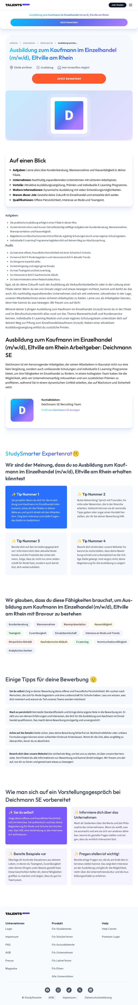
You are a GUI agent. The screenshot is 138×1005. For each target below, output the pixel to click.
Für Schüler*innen (62, 936)
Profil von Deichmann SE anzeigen (60, 410)
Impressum (12, 936)
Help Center (109, 929)
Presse (9, 960)
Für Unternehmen (62, 952)
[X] (79, 990)
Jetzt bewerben (69, 22)
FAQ (7, 944)
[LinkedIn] (90, 990)
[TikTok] (69, 990)
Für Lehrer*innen (61, 960)
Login (8, 929)
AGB (8, 952)
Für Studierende (61, 929)
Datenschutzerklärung (98, 997)
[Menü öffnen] (131, 5)
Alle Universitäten (62, 976)
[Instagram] (58, 990)
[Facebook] (47, 990)
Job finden (118, 5)
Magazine (11, 968)
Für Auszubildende (63, 944)
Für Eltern (57, 968)
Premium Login (111, 936)
